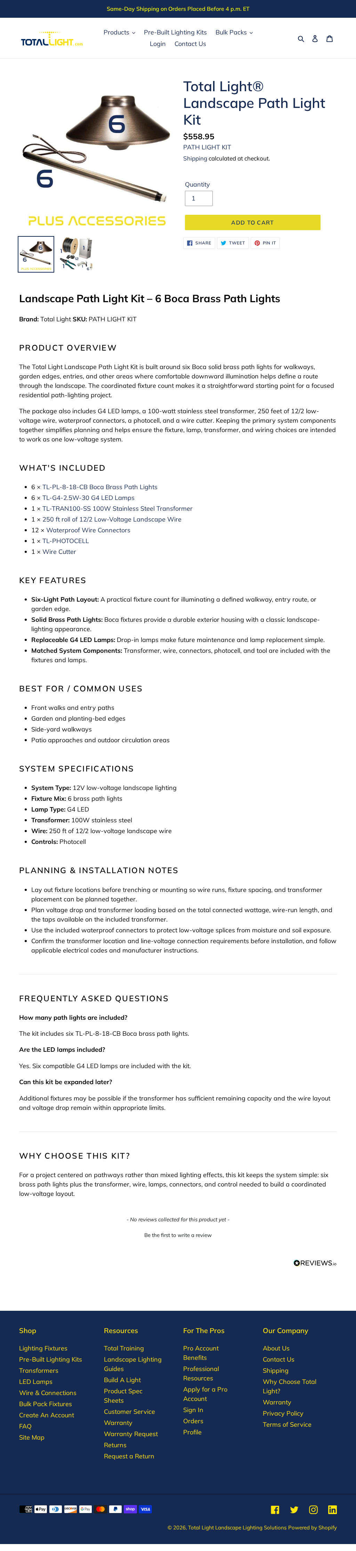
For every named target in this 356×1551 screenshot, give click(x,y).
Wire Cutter (59, 552)
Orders (193, 1421)
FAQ (25, 1426)
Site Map (31, 1437)
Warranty (118, 1423)
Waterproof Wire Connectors (88, 530)
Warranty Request (131, 1434)
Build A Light (122, 1380)
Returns (115, 1445)
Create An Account (46, 1415)
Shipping (195, 158)
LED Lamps (35, 1382)
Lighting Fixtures (43, 1348)
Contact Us (278, 1359)
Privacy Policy (283, 1413)
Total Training (124, 1348)
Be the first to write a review (178, 1235)
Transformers (38, 1370)
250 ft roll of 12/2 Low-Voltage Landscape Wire (111, 519)
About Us (276, 1348)
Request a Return (129, 1456)
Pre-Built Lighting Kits (50, 1359)
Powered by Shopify (312, 1527)
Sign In (193, 1410)
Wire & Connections (47, 1393)
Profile (192, 1432)
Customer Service (129, 1412)
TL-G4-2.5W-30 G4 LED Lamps (88, 498)
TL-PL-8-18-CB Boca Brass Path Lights (99, 487)
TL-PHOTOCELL (65, 541)
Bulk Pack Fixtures (45, 1404)
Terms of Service (287, 1424)
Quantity (197, 184)
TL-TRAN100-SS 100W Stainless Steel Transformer (117, 508)
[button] (178, 1234)
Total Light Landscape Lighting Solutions (237, 1527)
